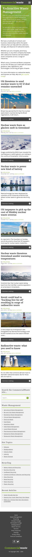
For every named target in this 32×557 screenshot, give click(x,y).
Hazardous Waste (9, 424)
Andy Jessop (6, 90)
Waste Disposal (8, 456)
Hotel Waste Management (11, 426)
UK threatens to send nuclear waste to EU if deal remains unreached (15, 84)
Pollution (6, 447)
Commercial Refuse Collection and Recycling (17, 474)
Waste (12, 2)
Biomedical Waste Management (13, 415)
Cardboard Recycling (10, 472)
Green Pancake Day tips (11, 495)
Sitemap (16, 532)
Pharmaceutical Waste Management (14, 431)
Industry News (8, 452)
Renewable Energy (16, 523)
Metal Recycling (8, 479)
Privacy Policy (16, 534)
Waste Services (16, 527)
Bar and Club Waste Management (14, 412)
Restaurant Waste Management (13, 436)
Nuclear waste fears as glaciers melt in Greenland (15, 126)
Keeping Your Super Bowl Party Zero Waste (16, 497)
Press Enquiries (16, 530)
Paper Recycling (8, 482)
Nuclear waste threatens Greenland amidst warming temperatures (16, 256)
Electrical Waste (8, 419)
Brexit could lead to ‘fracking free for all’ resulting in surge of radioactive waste (12, 301)
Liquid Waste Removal (10, 429)
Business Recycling (9, 470)
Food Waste (7, 422)
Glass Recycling (8, 477)
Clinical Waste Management (12, 417)
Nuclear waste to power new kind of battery (13, 167)
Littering (6, 454)
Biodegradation (8, 449)
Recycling (16, 519)
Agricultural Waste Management (13, 410)
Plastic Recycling (9, 484)
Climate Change (16, 521)
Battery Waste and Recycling (12, 467)
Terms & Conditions (16, 536)
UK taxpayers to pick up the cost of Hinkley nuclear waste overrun (16, 212)
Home (16, 515)
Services (16, 528)
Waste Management (16, 517)
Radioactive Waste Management (13, 434)
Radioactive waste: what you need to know (14, 347)
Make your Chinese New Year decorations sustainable (16, 500)
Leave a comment (16, 91)
